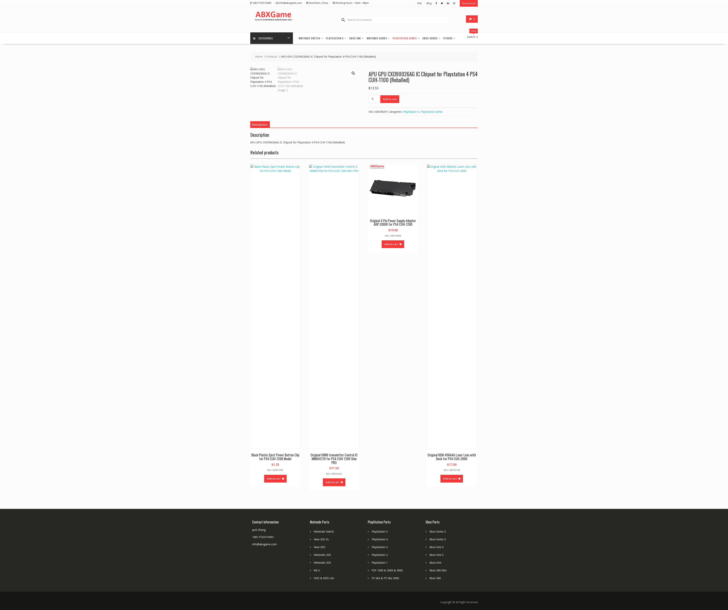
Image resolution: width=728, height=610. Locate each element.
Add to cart (390, 99)
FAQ (419, 3)
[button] (353, 73)
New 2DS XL (321, 539)
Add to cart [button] (273, 478)
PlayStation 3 (380, 547)
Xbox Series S (437, 531)
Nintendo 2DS (322, 555)
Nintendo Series (377, 38)
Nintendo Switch (309, 38)
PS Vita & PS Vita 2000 (385, 578)
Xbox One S (436, 555)
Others (448, 38)
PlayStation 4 (411, 111)
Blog (429, 3)
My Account (468, 3)
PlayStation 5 (335, 38)
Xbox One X (436, 547)
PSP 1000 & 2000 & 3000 (387, 570)
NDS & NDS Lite (324, 578)
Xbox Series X (437, 539)
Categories (265, 38)
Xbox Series (430, 38)
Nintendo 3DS (322, 562)
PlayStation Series (405, 38)
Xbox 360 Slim (438, 570)
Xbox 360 (435, 578)
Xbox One (355, 38)
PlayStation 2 (380, 555)
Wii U (317, 570)
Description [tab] (259, 124)
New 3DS (319, 547)
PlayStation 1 (380, 562)
